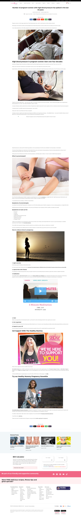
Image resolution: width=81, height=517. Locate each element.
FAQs (70, 0)
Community (28, 486)
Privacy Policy (22, 490)
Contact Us (66, 0)
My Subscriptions (49, 491)
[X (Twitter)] (34, 19)
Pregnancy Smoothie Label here (47, 413)
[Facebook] (31, 19)
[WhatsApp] (46, 19)
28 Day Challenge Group (31, 491)
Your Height (48, 457)
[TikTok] (66, 474)
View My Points (49, 493)
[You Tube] (63, 474)
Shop (40, 488)
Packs (40, 496)
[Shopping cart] (66, 3)
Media (12, 489)
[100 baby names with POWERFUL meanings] (17, 441)
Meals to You (41, 499)
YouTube (28, 496)
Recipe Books (41, 495)
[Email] (49, 19)
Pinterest (28, 495)
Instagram (29, 494)
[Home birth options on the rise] (48, 441)
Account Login (48, 488)
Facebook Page (30, 490)
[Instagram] (57, 474)
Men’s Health (41, 498)
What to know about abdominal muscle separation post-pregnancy (32, 447)
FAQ (21, 488)
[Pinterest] (38, 19)
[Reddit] (42, 19)
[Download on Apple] (57, 511)
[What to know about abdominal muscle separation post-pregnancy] (33, 441)
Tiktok (28, 498)
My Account (47, 486)
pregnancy (44, 197)
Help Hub (21, 498)
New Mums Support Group (31, 493)
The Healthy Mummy (27, 222)
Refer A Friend (58, 0)
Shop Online (40, 486)
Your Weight (60, 457)
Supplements (41, 494)
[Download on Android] (63, 511)
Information (21, 486)
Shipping (21, 496)
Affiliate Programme (14, 490)
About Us (62, 0)
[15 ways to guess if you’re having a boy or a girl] (64, 441)
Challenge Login (49, 489)
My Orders (48, 490)
